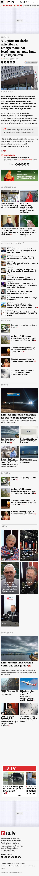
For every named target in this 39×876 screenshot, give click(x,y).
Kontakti (3, 868)
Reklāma (9, 863)
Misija (13, 863)
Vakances (32, 866)
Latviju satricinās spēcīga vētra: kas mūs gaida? (8, 441)
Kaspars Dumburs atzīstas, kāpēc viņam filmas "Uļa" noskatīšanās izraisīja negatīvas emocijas (9, 462)
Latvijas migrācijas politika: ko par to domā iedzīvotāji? (18, 416)
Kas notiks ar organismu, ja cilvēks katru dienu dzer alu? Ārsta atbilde (23, 349)
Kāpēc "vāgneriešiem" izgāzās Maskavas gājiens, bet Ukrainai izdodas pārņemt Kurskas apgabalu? (21, 306)
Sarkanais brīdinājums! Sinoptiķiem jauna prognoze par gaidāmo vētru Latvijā (23, 338)
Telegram (21, 160)
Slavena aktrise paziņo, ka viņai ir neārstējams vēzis (22, 360)
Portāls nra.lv (5, 59)
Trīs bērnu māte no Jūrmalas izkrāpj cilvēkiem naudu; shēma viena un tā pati (21, 271)
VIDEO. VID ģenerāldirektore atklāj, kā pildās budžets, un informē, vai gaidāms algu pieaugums (28, 208)
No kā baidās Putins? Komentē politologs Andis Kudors (19, 292)
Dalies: (12, 164)
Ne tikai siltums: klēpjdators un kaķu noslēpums (22, 298)
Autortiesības (16, 866)
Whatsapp (29, 160)
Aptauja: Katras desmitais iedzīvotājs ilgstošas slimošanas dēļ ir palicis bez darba (22, 314)
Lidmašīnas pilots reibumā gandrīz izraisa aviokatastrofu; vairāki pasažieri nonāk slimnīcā (27, 695)
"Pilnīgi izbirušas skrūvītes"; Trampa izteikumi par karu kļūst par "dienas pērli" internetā (22, 250)
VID (3, 151)
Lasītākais (6, 320)
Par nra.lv (3, 863)
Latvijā (6, 37)
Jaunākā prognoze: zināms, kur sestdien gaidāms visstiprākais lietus (23, 372)
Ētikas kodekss (24, 866)
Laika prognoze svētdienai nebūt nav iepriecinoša (28, 461)
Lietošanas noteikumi (6, 866)
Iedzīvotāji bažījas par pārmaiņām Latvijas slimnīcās (28, 441)
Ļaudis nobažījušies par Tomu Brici (24, 326)
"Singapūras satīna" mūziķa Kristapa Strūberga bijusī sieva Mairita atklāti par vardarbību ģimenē (22, 285)
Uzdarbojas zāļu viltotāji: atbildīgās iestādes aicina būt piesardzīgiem (21, 258)
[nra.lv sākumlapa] (9, 2)
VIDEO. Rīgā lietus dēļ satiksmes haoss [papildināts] (9, 693)
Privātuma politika (20, 863)
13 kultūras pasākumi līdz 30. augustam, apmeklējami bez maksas (21, 278)
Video (4, 526)
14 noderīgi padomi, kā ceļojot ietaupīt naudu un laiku (22, 264)
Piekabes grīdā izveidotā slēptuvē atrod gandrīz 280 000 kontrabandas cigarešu (28, 232)
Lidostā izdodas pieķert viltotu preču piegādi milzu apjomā (9, 205)
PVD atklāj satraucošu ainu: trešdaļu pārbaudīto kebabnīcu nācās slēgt (9, 231)
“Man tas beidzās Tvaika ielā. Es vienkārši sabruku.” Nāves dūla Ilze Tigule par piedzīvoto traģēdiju (10, 720)
